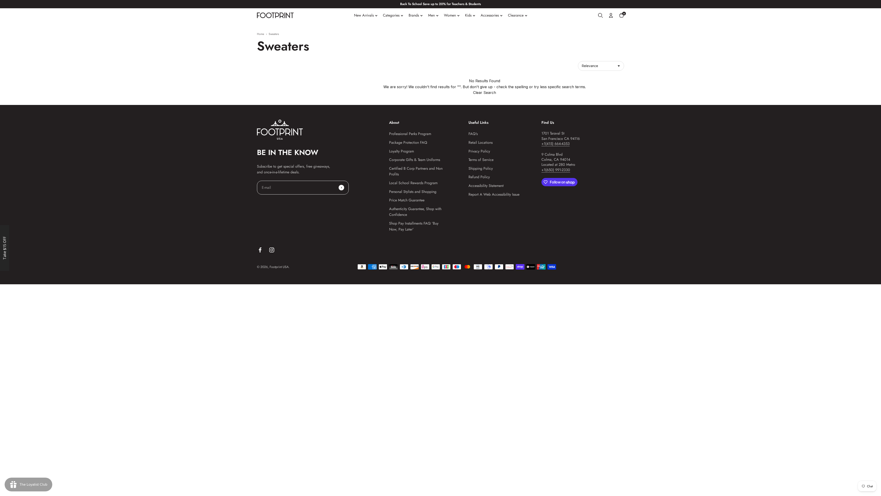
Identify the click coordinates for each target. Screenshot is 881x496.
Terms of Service (480, 159)
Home (260, 34)
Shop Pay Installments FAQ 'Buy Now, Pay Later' (413, 226)
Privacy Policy (479, 151)
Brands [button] (414, 15)
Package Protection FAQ (408, 142)
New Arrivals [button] (364, 15)
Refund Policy (479, 177)
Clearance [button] (516, 15)
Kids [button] (468, 15)
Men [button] (431, 15)
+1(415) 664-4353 (555, 143)
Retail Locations (480, 142)
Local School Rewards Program (413, 183)
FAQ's (473, 133)
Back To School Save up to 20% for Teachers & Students (440, 4)
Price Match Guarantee (406, 200)
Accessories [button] (490, 15)
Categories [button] (391, 15)
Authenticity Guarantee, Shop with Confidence (415, 211)
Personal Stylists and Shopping (412, 191)
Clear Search (484, 92)
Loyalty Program (401, 151)
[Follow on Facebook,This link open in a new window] (260, 250)
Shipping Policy (480, 168)
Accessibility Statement (486, 185)
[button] (600, 15)
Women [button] (450, 15)
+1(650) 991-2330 (555, 169)
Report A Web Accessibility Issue (493, 194)
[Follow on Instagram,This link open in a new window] (272, 250)
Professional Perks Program (410, 133)
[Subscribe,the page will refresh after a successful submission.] (341, 187)
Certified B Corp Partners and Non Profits (416, 171)
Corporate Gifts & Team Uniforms (414, 159)
